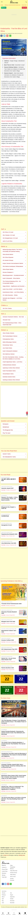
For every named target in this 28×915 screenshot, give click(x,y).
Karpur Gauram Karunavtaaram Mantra (13, 263)
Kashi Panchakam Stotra (9, 370)
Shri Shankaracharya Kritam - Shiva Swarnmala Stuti (12, 323)
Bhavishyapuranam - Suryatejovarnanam (13, 275)
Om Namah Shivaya (8, 260)
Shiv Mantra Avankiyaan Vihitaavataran (13, 266)
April (3, 898)
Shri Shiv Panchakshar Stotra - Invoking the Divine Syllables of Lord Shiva (13, 358)
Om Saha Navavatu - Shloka (10, 295)
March (3, 896)
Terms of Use (13, 876)
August (11, 894)
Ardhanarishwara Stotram (9, 365)
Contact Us (4, 867)
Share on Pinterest (7, 36)
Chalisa (3, 305)
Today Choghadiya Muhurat (12, 867)
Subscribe (24, 7)
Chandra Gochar (13, 872)
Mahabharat (6, 427)
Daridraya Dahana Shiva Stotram (11, 379)
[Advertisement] (14, 17)
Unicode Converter (12, 879)
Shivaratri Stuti (6, 319)
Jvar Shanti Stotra (7, 348)
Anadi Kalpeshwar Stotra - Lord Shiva (12, 362)
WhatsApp (4, 7)
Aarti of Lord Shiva (7, 241)
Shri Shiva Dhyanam (8, 257)
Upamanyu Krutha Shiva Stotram (11, 368)
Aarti (2, 229)
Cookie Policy (4, 871)
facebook (3, 884)
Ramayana (5, 424)
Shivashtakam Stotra (8, 373)
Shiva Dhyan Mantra (8, 269)
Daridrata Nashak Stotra (9, 376)
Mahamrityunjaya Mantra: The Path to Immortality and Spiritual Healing (12, 250)
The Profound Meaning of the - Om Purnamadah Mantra (12, 282)
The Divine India (14, 2)
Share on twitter (4, 36)
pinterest (8, 884)
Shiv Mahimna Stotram (9, 354)
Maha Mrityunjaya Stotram (9, 342)
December (12, 902)
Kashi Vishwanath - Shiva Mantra (11, 278)
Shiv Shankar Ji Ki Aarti (9, 235)
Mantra (3, 246)
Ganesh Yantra (6, 454)
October (11, 898)
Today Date (24, 5)
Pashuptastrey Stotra (8, 339)
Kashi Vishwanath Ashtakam (10, 351)
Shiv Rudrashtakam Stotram (10, 336)
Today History (13, 874)
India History (4, 891)
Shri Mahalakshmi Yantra (9, 457)
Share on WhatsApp (10, 36)
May (3, 900)
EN (27, 412)
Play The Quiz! (6, 433)
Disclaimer (4, 873)
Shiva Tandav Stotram (8, 333)
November (12, 900)
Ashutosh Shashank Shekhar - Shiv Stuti (13, 316)
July (11, 892)
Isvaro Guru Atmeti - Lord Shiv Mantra (12, 289)
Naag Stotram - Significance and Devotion (13, 286)
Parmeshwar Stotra (8, 345)
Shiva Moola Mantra (8, 254)
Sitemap (3, 875)
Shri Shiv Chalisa (7, 308)
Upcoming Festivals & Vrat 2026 (11, 581)
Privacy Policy (5, 869)
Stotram (3, 330)
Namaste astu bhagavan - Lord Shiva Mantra (12, 299)
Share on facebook (1, 36)
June (3, 902)
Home (2, 5)
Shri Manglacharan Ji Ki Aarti (10, 238)
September (12, 896)
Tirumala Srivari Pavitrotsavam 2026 (12, 5)
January (3, 892)
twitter (5, 884)
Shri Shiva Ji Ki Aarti (8, 232)
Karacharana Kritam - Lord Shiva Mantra (13, 292)
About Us (4, 865)
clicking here (21, 855)
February (4, 894)
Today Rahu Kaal (13, 870)
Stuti (2, 314)
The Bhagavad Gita (8, 430)
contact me (6, 855)
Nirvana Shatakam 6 (8, 272)
